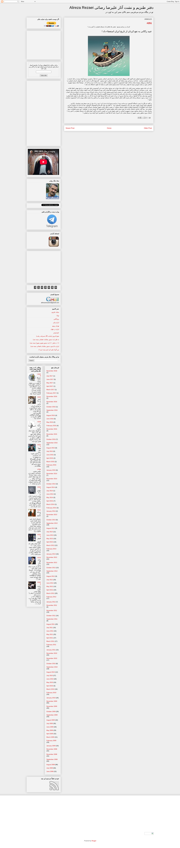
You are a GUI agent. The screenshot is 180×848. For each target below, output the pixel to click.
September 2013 (52, 523)
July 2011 (49, 627)
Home (109, 128)
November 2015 (51, 434)
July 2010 (49, 675)
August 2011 (50, 624)
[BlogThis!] (144, 118)
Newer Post (70, 128)
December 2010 (51, 653)
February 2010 (51, 692)
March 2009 (50, 737)
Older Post (148, 128)
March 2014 (50, 504)
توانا (58, 315)
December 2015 (51, 429)
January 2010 (51, 698)
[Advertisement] (43, 45)
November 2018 (51, 371)
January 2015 (51, 470)
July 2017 (49, 376)
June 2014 (49, 494)
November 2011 (51, 610)
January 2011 (50, 650)
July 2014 (49, 491)
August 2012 (50, 576)
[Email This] (146, 118)
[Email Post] (149, 117)
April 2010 (49, 686)
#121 (39, 510)
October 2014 (51, 484)
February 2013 (51, 549)
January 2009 (51, 746)
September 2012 (52, 571)
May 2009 (49, 730)
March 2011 (50, 641)
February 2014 (51, 508)
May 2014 (49, 497)
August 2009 (50, 720)
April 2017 (49, 386)
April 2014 (49, 501)
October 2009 (51, 711)
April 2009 (49, 733)
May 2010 (49, 682)
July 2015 (49, 451)
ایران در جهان (55, 329)
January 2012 (51, 602)
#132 (39, 557)
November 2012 (51, 562)
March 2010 (50, 689)
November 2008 (51, 754)
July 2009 (49, 723)
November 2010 (51, 658)
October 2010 (51, 663)
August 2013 (50, 528)
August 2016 (50, 415)
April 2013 (49, 542)
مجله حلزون (55, 312)
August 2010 (50, 672)
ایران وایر (56, 322)
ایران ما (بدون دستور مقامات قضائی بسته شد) (45, 346)
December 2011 (51, 605)
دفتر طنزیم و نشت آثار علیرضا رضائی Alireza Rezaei (111, 7)
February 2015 (51, 465)
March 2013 (50, 545)
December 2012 (51, 557)
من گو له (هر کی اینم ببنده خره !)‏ (49, 350)
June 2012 (49, 583)
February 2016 (51, 425)
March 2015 (50, 461)
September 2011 (51, 619)
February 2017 (51, 393)
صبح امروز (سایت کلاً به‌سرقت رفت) (47, 336)
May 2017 (49, 383)
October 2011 (50, 615)
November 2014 (51, 478)
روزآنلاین (56, 319)
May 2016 (49, 422)
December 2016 (51, 396)
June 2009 (49, 727)
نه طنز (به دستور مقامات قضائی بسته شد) (46, 339)
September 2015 (52, 443)
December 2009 (51, 701)
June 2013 (49, 535)
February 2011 (51, 644)
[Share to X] (142, 118)
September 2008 (52, 759)
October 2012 (51, 567)
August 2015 (50, 448)
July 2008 (49, 768)
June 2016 (49, 419)
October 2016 (51, 407)
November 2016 (51, 401)
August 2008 (50, 764)
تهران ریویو (55, 326)
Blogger (94, 841)
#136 (39, 422)
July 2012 (49, 579)
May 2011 (49, 634)
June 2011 (49, 631)
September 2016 (52, 410)
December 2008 (51, 749)
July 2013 (49, 532)
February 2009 (51, 740)
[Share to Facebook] (140, 118)
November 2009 (51, 706)
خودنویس (56, 332)
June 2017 (49, 379)
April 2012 (49, 590)
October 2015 (51, 439)
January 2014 (51, 511)
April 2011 (49, 638)
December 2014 (51, 473)
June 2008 (49, 771)
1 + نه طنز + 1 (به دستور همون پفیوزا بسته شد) (44, 343)
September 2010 (52, 667)
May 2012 (49, 586)
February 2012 (51, 597)
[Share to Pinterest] (139, 118)
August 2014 (50, 487)
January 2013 (51, 554)
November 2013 (51, 514)
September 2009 (52, 715)
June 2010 (49, 679)
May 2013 (49, 538)
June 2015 (49, 455)
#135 (39, 397)
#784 (39, 469)
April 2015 (49, 458)
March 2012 (50, 593)
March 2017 (50, 389)
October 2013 (51, 520)
